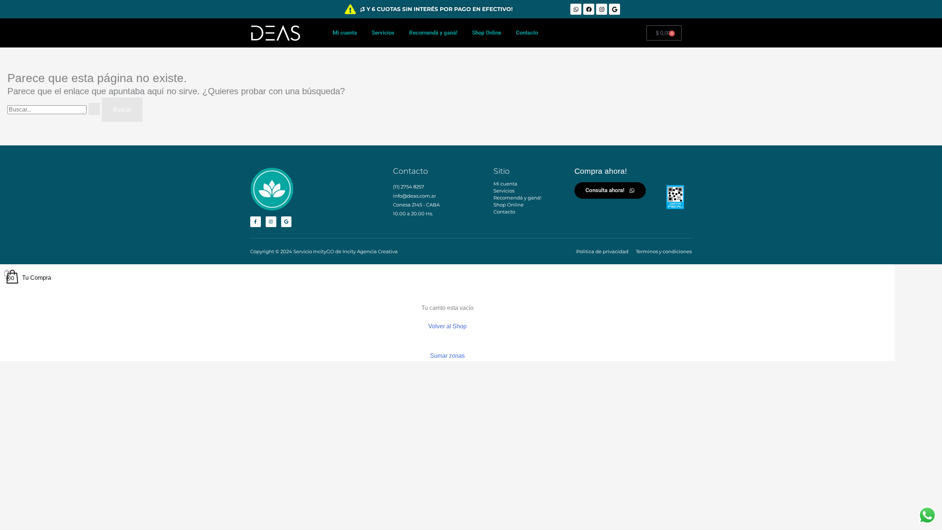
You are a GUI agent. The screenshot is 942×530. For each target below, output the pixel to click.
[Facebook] (588, 9)
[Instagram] (601, 9)
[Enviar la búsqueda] (94, 109)
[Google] (614, 9)
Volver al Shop (447, 326)
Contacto (527, 32)
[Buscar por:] (54, 109)
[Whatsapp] (575, 9)
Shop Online (486, 32)
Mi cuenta (345, 32)
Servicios (383, 32)
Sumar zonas (447, 356)
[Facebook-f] (255, 221)
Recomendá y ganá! (433, 32)
